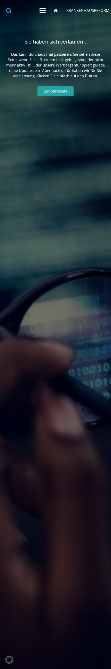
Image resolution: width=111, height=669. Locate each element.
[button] (42, 10)
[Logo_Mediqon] (17, 10)
